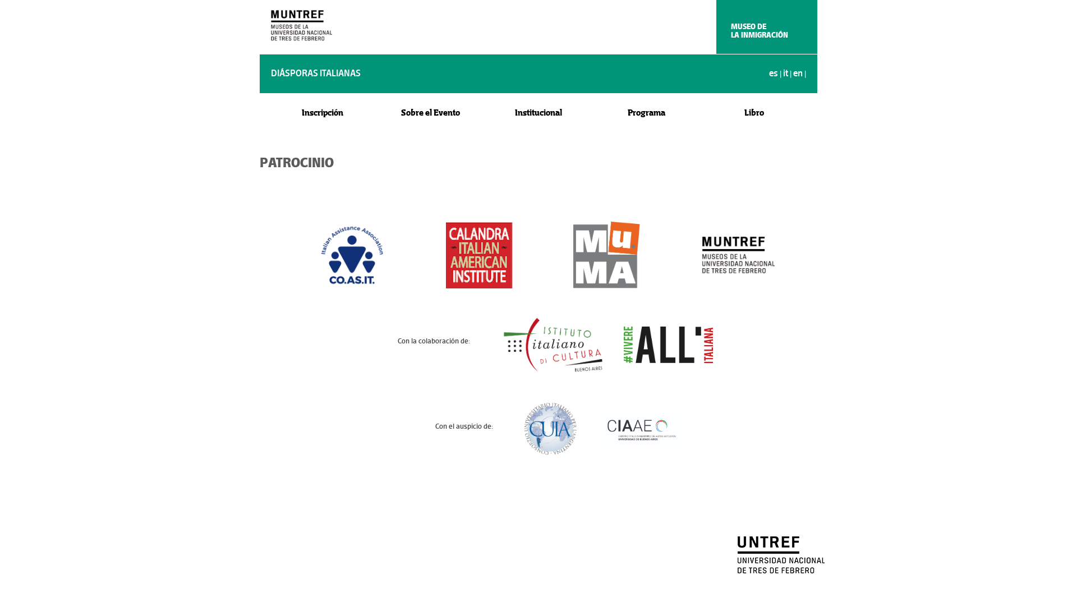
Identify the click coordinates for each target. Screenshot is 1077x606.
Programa (646, 112)
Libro (754, 112)
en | (799, 73)
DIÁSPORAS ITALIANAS (316, 73)
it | (788, 73)
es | (776, 73)
